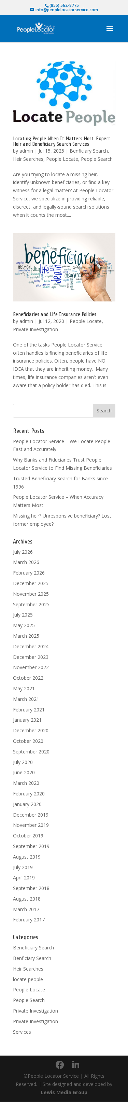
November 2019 (31, 825)
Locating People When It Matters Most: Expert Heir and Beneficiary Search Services (61, 141)
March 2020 (26, 783)
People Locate (62, 159)
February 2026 (29, 572)
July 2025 (23, 614)
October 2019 (28, 835)
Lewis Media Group (64, 1092)
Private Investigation (35, 329)
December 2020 (30, 730)
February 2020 (29, 793)
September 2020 (31, 751)
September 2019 (31, 846)
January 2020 (27, 804)
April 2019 (24, 877)
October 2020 (28, 741)
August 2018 (27, 898)
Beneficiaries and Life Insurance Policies (54, 314)
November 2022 (31, 667)
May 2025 (24, 625)
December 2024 (30, 646)
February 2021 (29, 709)
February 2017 (29, 919)
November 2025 (31, 594)
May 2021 (24, 688)
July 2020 (23, 762)
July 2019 (23, 867)
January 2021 (27, 720)
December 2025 (30, 583)
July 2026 (23, 552)
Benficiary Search (89, 150)
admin (26, 150)
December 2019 (30, 814)
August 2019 (27, 856)
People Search (97, 159)
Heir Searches (28, 159)
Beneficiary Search (33, 947)
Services (22, 1032)
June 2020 (24, 772)
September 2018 (31, 888)
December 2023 (30, 657)
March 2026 (26, 562)
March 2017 (26, 909)
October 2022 (28, 678)
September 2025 (31, 604)
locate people (28, 979)
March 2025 (26, 636)
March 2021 (26, 699)
